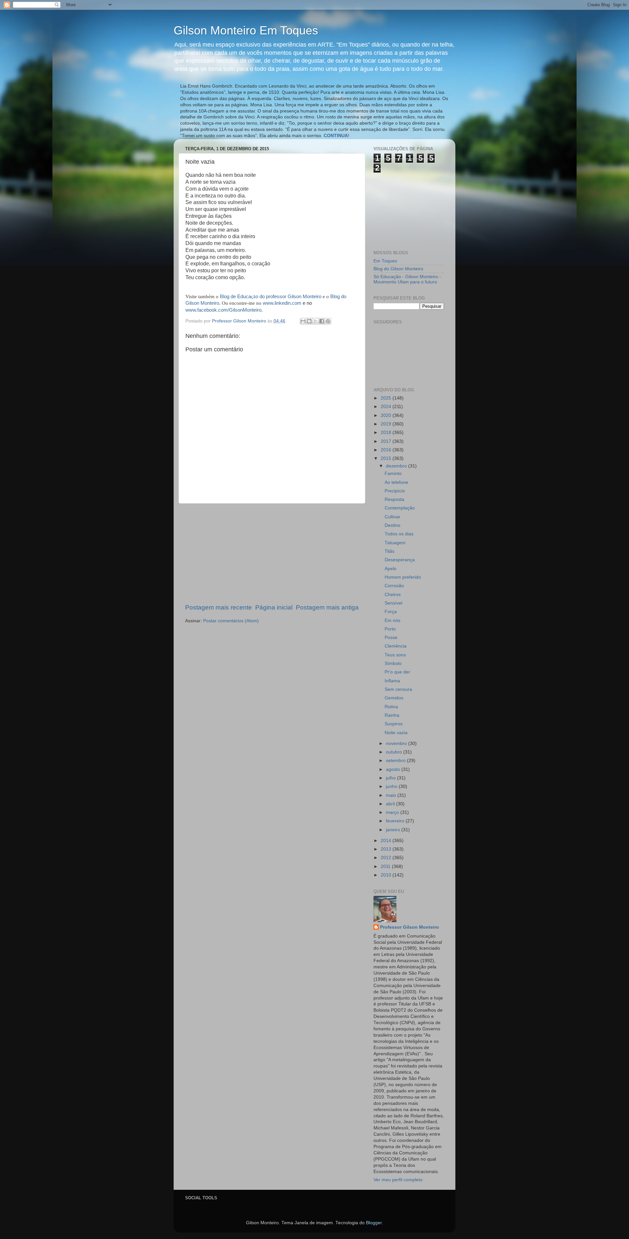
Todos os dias (399, 533)
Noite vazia (396, 732)
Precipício (395, 490)
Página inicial (274, 607)
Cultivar (392, 516)
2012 (386, 857)
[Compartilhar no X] (315, 321)
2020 (386, 415)
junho (392, 786)
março (393, 812)
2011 (386, 866)
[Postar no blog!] (309, 321)
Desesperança (400, 559)
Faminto (393, 473)
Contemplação (400, 508)
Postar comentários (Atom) (231, 620)
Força (391, 611)
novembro (397, 743)
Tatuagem (395, 542)
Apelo (390, 568)
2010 (386, 875)
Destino (392, 525)
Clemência (396, 646)
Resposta (394, 499)
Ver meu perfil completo (398, 1179)
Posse (391, 637)
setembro (396, 760)
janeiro (393, 829)
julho (391, 777)
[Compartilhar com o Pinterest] (328, 321)
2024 (386, 406)
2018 (386, 432)
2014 (386, 840)
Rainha (392, 715)
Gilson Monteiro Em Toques (246, 30)
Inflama (392, 680)
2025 (386, 398)
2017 (386, 441)
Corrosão (394, 585)
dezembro (397, 466)
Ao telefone (396, 482)
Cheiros (393, 594)
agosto (393, 769)
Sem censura (398, 689)
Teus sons (395, 654)
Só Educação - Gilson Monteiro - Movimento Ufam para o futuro (407, 279)
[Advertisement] (272, 553)
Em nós (392, 620)
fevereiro (396, 820)
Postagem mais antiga (327, 607)
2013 (386, 849)
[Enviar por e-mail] (303, 321)
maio (391, 795)
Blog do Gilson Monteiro (398, 268)
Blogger (374, 1222)
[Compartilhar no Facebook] (321, 321)
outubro (394, 752)
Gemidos (394, 697)
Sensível (393, 603)
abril (391, 803)
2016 (386, 449)
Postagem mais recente (218, 607)
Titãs (389, 551)
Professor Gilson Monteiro (409, 927)
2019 (386, 424)
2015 (386, 458)
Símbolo (393, 663)
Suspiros (394, 723)
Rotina (391, 706)
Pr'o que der (397, 672)
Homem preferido (403, 577)
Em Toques (385, 260)
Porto (390, 629)
